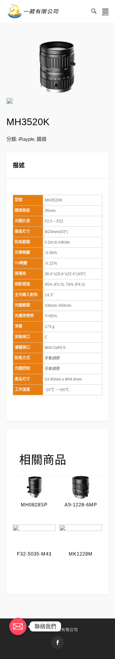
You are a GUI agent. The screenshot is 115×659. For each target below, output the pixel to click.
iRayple (26, 139)
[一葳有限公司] (33, 11)
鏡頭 (41, 139)
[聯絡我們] (18, 626)
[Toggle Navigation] (105, 11)
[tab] (57, 166)
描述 (19, 165)
